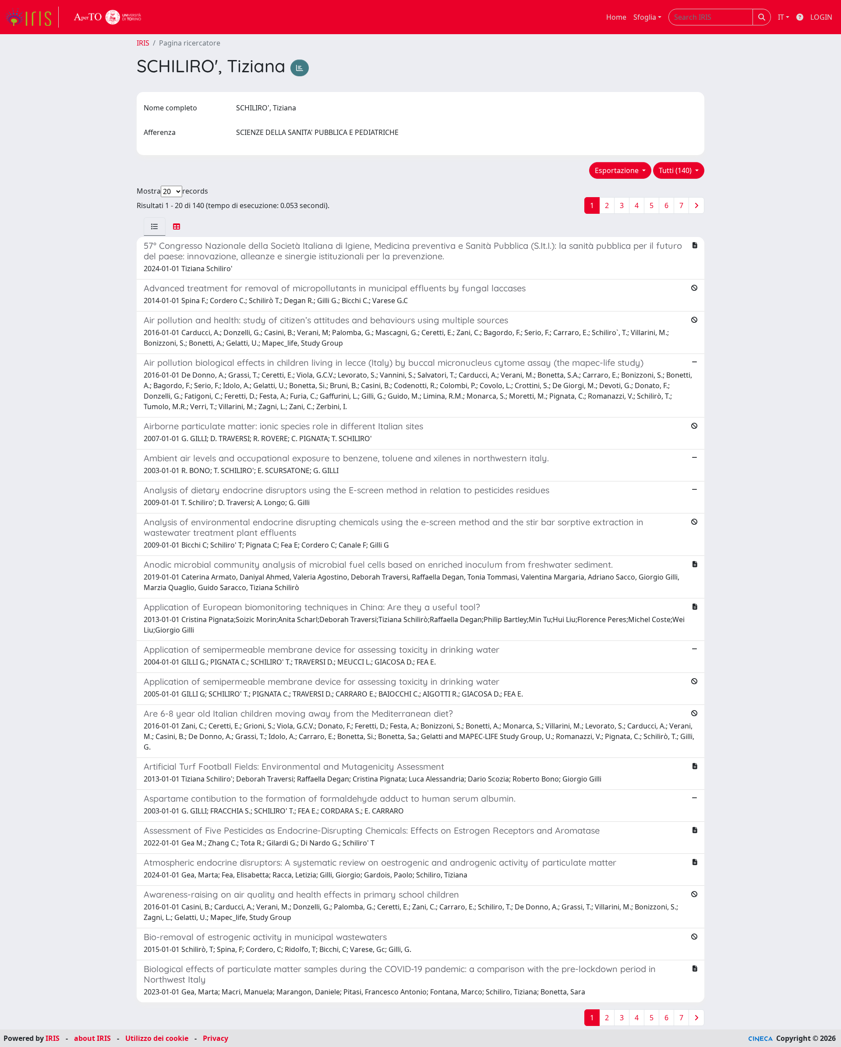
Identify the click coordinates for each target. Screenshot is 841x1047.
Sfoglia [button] (644, 17)
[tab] (155, 226)
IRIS (143, 43)
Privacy (215, 1038)
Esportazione (617, 170)
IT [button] (781, 17)
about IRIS (92, 1038)
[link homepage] (32, 17)
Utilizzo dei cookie (156, 1038)
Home (616, 17)
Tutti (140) (676, 170)
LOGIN (821, 17)
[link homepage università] (108, 17)
